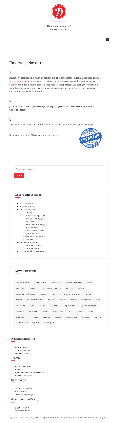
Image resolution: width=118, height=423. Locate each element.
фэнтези (86, 317)
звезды (81, 288)
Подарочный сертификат (32, 251)
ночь (32, 305)
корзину (16, 81)
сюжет (58, 317)
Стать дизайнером (24, 388)
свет (70, 311)
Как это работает (23, 366)
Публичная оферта (23, 375)
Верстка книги (27, 206)
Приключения (32, 227)
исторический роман (25, 294)
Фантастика (40, 282)
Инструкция (20, 391)
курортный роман (72, 294)
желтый (69, 288)
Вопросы (19, 369)
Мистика (29, 221)
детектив (33, 288)
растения (20, 311)
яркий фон (49, 322)
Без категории (27, 203)
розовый (33, 311)
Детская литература (35, 215)
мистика (74, 299)
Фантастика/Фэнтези (35, 236)
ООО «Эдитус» (33, 417)
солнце (34, 317)
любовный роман (35, 299)
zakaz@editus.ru (22, 411)
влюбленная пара (74, 282)
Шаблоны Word (32, 248)
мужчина (86, 299)
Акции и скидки (22, 353)
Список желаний (22, 350)
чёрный (35, 322)
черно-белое (22, 322)
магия (62, 299)
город (89, 282)
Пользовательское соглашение (29, 372)
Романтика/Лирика (34, 230)
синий (90, 311)
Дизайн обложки (28, 209)
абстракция (56, 282)
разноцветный (89, 305)
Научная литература (35, 224)
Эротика (29, 239)
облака (42, 305)
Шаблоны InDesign (34, 245)
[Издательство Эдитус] (59, 14)
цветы (98, 317)
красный (56, 294)
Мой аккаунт (21, 347)
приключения (71, 305)
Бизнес (28, 212)
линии (88, 294)
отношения (55, 305)
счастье (46, 317)
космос (43, 294)
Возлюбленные (23, 282)
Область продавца (24, 394)
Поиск (19, 175)
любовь (51, 299)
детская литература (51, 288)
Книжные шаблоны (29, 242)
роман (45, 311)
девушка (20, 288)
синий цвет (21, 317)
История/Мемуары (34, 218)
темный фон (71, 317)
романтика (58, 311)
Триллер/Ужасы (33, 233)
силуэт (80, 311)
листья (19, 299)
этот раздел (53, 135)
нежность (20, 305)
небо (97, 299)
